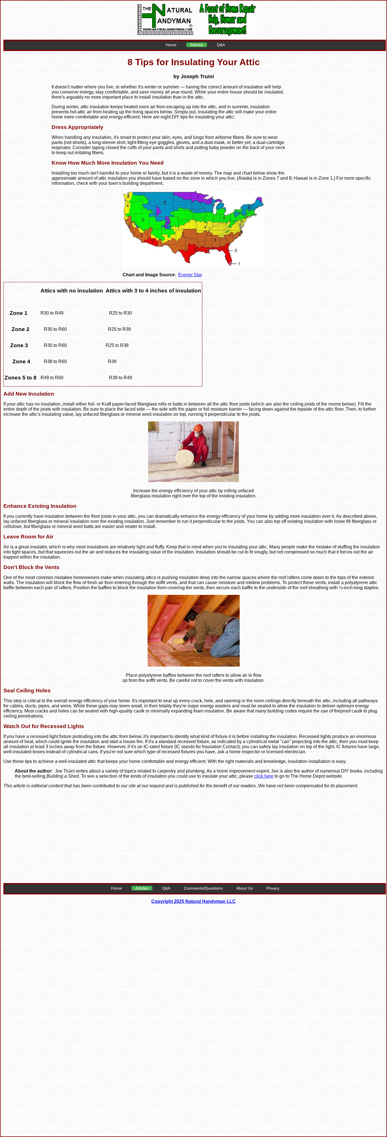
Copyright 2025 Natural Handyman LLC (193, 901)
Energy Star (190, 274)
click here (263, 776)
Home (171, 45)
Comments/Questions (203, 888)
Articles (196, 45)
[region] (334, 125)
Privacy (272, 888)
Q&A (221, 45)
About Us (244, 888)
